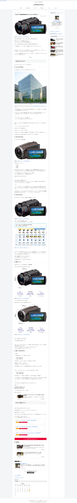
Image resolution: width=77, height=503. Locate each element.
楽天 (20, 422)
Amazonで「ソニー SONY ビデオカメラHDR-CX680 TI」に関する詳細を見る (27, 426)
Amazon (17, 422)
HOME (29, 500)
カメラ (16, 461)
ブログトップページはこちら (19, 477)
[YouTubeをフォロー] (22, 468)
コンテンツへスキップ (3, 0)
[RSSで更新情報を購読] (24, 468)
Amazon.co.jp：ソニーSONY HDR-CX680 (24, 334)
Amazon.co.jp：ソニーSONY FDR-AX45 (23, 36)
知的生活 (40, 500)
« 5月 (15, 494)
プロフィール (46, 500)
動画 (21, 461)
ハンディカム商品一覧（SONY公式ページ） (30, 438)
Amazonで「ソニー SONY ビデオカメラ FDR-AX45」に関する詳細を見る (26, 420)
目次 (29, 57)
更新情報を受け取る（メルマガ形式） (56, 33)
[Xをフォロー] (21, 468)
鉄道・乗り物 (32, 500)
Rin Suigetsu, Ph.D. (24, 463)
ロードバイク (37, 500)
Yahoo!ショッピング (24, 422)
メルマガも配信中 (17, 475)
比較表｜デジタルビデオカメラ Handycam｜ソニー (22, 247)
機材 (18, 461)
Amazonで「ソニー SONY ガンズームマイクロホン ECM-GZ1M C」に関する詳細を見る (28, 432)
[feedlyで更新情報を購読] (23, 468)
